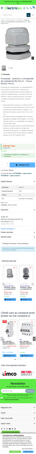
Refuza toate (28, 451)
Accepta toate (15, 451)
